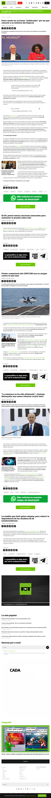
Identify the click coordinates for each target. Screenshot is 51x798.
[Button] (26, 3)
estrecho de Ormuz (29, 346)
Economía (22, 249)
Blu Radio (18, 146)
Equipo (20, 772)
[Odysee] (21, 789)
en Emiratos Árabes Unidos (29, 358)
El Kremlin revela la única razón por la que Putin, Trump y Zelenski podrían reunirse (22, 632)
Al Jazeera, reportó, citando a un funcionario (35, 340)
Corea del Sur (11, 554)
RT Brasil (13, 793)
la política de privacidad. (10, 651)
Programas (18, 7)
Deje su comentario (25, 206)
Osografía (6, 722)
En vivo (20, 3)
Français (32, 793)
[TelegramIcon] (36, 3)
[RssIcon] (32, 789)
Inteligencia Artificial (21, 554)
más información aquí (31, 795)
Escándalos (27, 191)
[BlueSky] (38, 3)
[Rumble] (32, 3)
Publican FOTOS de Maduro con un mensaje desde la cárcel (16, 618)
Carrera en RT (22, 776)
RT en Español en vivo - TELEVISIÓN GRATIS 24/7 (15, 604)
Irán (37, 249)
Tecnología (37, 554)
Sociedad (30, 554)
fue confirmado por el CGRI (14, 352)
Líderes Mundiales (6, 779)
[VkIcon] (29, 3)
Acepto (9, 650)
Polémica (34, 191)
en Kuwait (39, 358)
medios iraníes (41, 346)
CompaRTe (8, 793)
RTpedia (4, 777)
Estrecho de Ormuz (33, 370)
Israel (17, 492)
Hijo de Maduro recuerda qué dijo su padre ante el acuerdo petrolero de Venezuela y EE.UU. (24, 627)
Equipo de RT (45, 7)
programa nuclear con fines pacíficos (29, 474)
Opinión (27, 7)
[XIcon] (34, 3)
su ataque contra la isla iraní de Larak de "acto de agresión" (20, 325)
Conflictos (13, 191)
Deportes (20, 191)
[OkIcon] (41, 3)
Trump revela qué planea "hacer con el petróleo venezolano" (16, 623)
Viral (11, 7)
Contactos (21, 771)
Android (37, 769)
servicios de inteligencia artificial (32, 531)
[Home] (3, 3)
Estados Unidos (30, 249)
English (28, 793)
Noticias (5, 7)
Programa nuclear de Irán (33, 492)
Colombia (6, 191)
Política (40, 191)
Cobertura (21, 774)
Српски (37, 793)
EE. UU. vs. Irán (14, 249)
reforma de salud (25, 78)
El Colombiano (14, 115)
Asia (5, 554)
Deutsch (23, 793)
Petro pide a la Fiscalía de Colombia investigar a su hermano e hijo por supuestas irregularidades (8, 172)
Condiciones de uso (23, 778)
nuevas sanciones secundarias (32, 228)
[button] (25, 589)
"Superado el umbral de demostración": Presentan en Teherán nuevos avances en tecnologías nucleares (8, 468)
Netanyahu (23, 492)
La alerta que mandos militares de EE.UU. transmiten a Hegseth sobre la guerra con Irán (23, 636)
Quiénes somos (22, 769)
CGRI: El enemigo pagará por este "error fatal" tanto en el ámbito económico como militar (8, 345)
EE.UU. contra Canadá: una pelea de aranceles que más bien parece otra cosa (25, 754)
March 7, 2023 (29, 90)
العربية (18, 793)
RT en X (25, 761)
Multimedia (34, 7)
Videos (3, 773)
